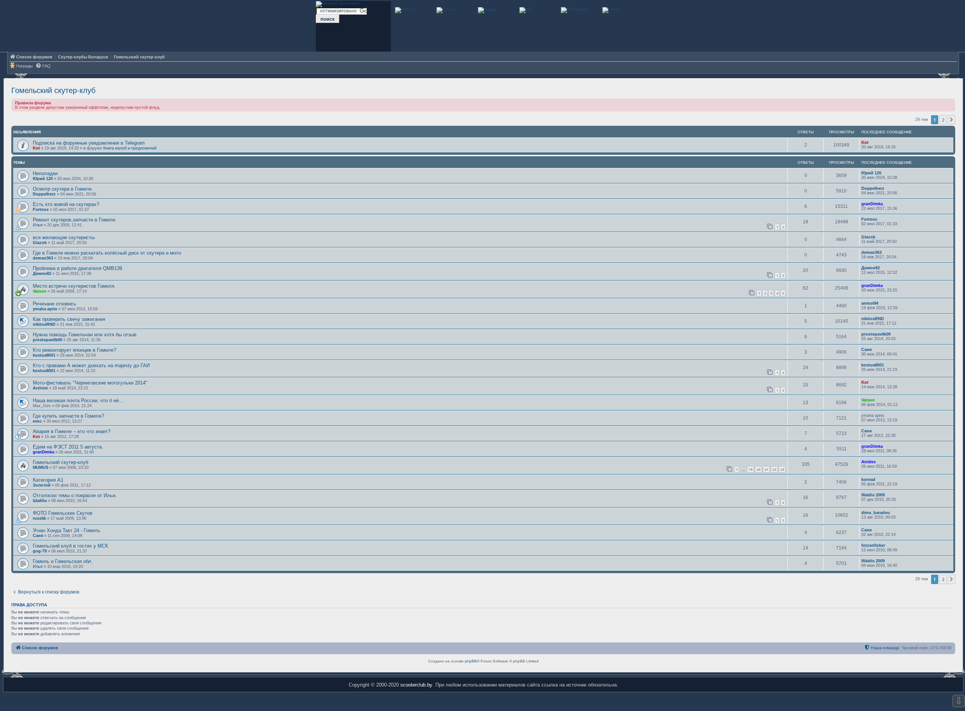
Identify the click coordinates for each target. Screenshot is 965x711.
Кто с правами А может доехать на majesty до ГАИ (91, 365)
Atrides (868, 461)
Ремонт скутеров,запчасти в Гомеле (74, 220)
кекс (37, 421)
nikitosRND (44, 324)
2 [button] (943, 119)
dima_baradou (875, 512)
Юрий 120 (43, 178)
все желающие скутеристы (64, 237)
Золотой (42, 485)
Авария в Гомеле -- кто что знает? (71, 431)
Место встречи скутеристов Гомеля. (74, 286)
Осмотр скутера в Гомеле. (63, 189)
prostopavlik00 (47, 339)
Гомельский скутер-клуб (53, 90)
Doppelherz (44, 194)
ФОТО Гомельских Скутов (62, 513)
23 (782, 469)
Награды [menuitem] (24, 66)
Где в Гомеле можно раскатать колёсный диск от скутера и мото (107, 253)
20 (758, 469)
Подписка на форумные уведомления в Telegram (89, 143)
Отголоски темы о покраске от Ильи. (75, 495)
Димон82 (42, 273)
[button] (951, 119)
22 (774, 469)
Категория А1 (48, 480)
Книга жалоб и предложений (129, 148)
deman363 (43, 258)
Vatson (39, 291)
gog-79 (40, 551)
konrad (868, 479)
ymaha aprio (45, 309)
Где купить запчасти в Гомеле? (68, 416)
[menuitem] (43, 66)
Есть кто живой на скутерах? (66, 204)
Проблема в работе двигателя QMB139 (77, 268)
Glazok (40, 242)
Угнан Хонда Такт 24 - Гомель (66, 530)
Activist (40, 388)
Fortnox (41, 209)
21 (766, 469)
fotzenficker (873, 545)
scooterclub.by (416, 685)
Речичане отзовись (54, 304)
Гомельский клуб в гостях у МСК (70, 546)
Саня (866, 349)
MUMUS (40, 467)
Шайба (40, 500)
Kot (36, 148)
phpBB (471, 661)
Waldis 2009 (873, 495)
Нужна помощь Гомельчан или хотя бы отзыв (84, 334)
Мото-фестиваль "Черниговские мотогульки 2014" (90, 383)
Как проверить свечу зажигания (69, 319)
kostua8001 (44, 355)
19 (750, 469)
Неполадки (45, 173)
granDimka (872, 203)
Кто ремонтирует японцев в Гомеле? (74, 350)
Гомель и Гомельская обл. (63, 561)
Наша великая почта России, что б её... (78, 400)
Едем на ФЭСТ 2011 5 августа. (68, 447)
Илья (38, 225)
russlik (39, 518)
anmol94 (869, 303)
